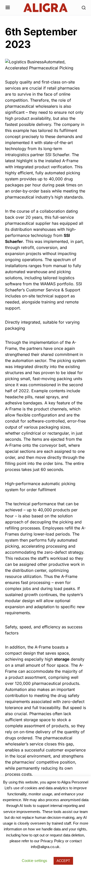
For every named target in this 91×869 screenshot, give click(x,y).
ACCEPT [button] (63, 861)
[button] (7, 8)
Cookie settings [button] (34, 860)
